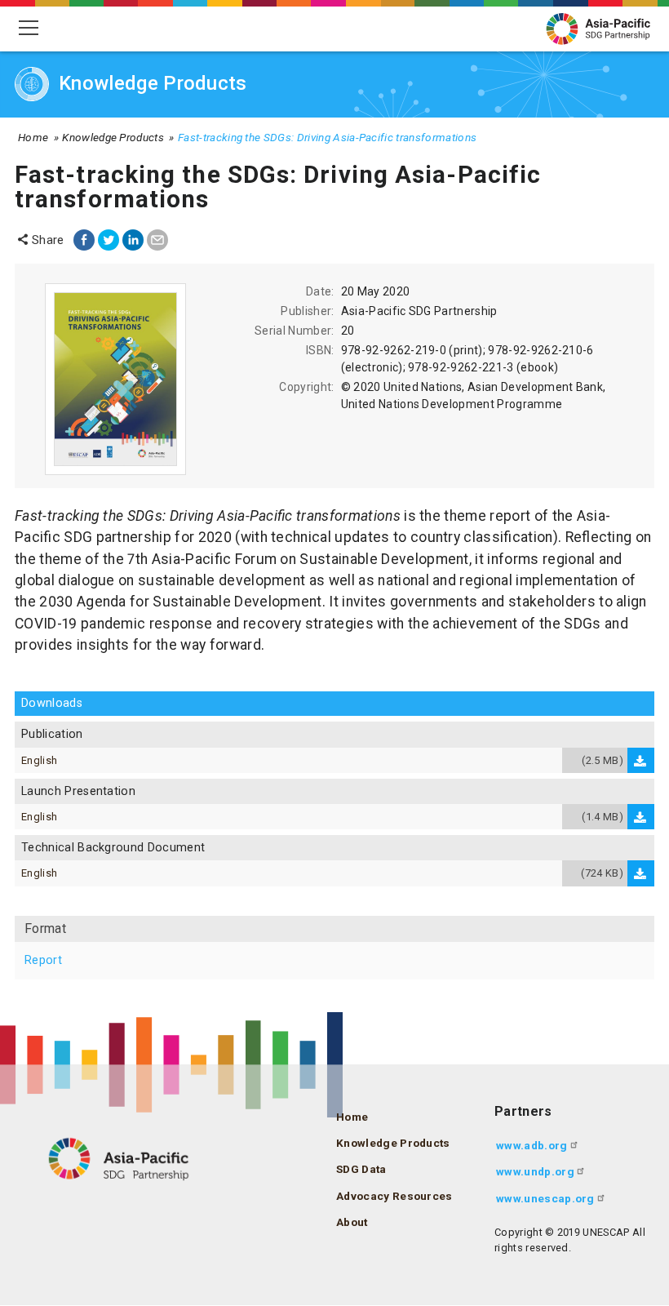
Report (43, 960)
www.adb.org (532, 1145)
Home (33, 137)
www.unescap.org (545, 1198)
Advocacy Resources (394, 1195)
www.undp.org (535, 1171)
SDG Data (361, 1168)
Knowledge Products (113, 137)
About (352, 1221)
